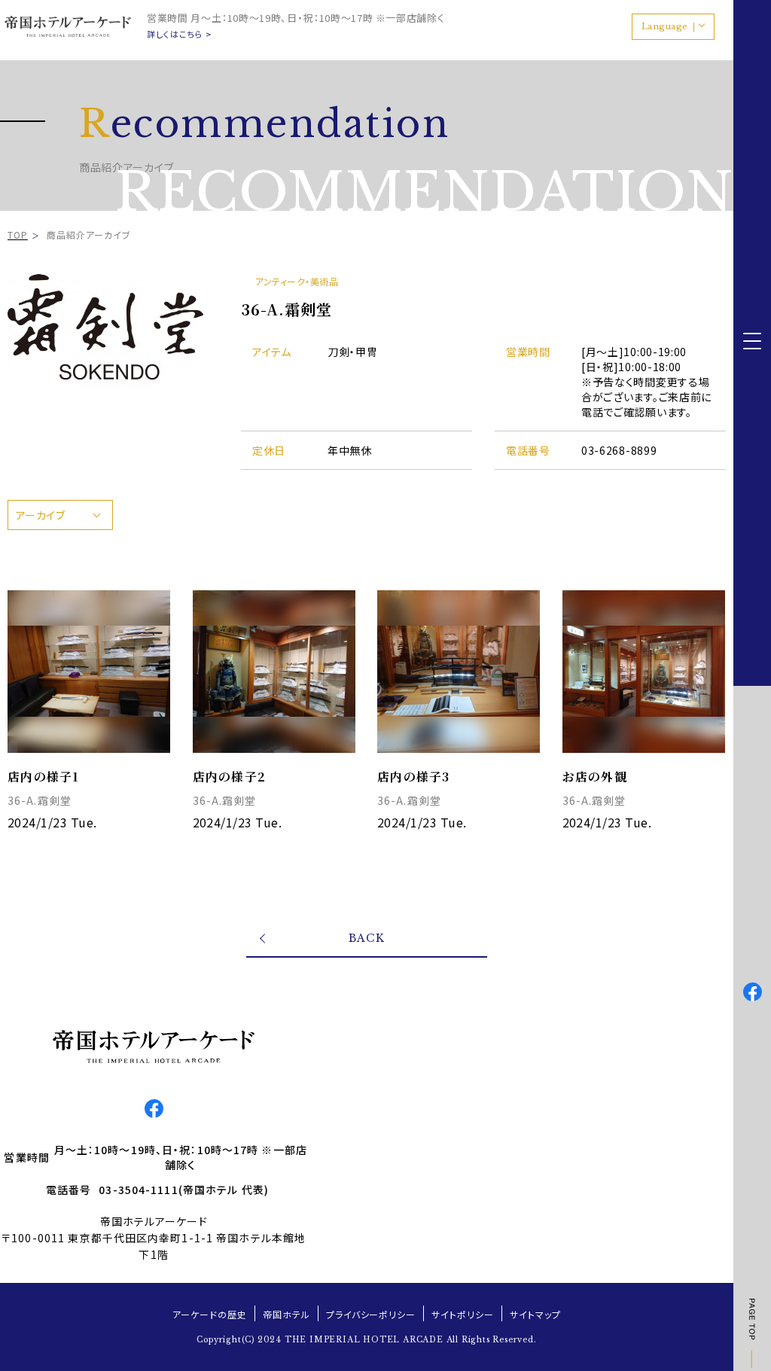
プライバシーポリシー (371, 1314)
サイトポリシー (462, 1314)
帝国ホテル (286, 1314)
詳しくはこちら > (179, 34)
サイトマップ (535, 1314)
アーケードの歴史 (209, 1314)
